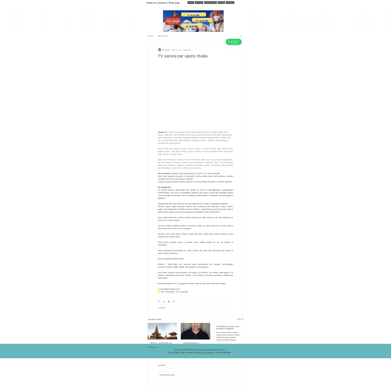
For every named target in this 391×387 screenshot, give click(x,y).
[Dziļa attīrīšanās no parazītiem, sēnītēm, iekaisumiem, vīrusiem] (195, 331)
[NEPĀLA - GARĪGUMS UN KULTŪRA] (162, 331)
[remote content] (195, 97)
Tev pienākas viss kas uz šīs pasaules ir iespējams (227, 327)
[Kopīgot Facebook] (159, 301)
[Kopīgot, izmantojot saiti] (174, 301)
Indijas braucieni (162, 36)
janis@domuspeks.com (214, 350)
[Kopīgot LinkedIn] (169, 301)
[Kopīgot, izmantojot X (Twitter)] (164, 301)
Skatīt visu (240, 319)
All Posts (150, 36)
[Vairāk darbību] (232, 50)
